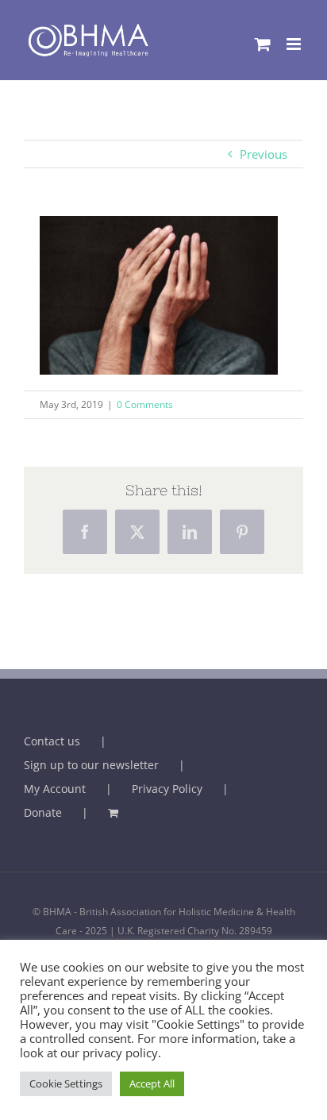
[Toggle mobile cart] (263, 44)
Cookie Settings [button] (65, 1083)
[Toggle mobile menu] (295, 44)
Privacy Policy (167, 788)
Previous (263, 154)
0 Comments (145, 404)
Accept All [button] (152, 1083)
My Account (55, 788)
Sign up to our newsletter (91, 764)
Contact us (52, 741)
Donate (43, 812)
